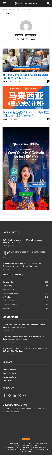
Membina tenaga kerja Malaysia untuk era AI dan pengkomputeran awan (23, 337)
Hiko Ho (5, 81)
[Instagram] (9, 396)
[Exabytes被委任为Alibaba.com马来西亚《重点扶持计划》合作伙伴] (26, 97)
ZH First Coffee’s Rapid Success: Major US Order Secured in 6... (25, 76)
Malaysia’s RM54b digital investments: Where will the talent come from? (24, 325)
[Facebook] (4, 396)
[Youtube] (25, 396)
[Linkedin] (14, 396)
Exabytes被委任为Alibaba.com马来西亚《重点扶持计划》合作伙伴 (26, 114)
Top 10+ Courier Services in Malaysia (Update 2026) (24, 253)
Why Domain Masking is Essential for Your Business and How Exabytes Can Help (22, 264)
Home (5, 9)
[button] (4, 3)
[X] (19, 396)
